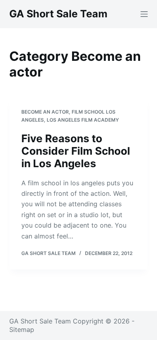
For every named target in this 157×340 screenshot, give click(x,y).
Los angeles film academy (83, 120)
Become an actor (45, 112)
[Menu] (144, 14)
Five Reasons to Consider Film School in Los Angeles (75, 151)
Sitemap (21, 329)
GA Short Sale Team (58, 14)
